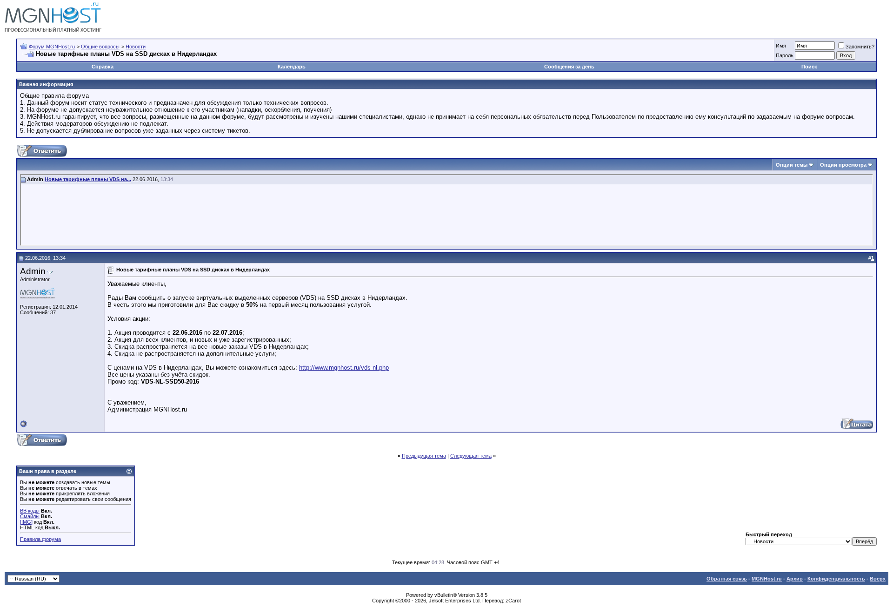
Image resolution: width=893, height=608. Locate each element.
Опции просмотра (843, 165)
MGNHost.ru (767, 578)
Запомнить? (860, 46)
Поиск (809, 66)
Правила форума (40, 539)
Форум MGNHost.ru (52, 46)
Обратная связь (726, 578)
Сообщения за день (569, 66)
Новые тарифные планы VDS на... (88, 179)
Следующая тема (471, 456)
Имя (781, 45)
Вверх (878, 578)
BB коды (30, 510)
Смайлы (30, 516)
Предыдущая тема (424, 456)
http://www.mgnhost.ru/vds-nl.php (344, 367)
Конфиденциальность (836, 578)
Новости (136, 46)
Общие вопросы (100, 46)
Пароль (784, 55)
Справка (102, 66)
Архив (794, 578)
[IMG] (26, 522)
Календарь (292, 66)
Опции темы (791, 165)
